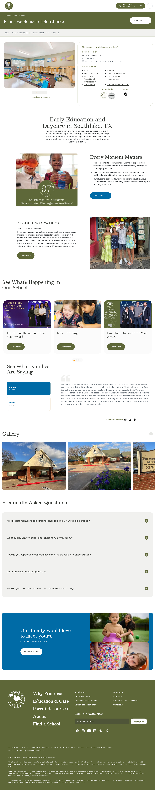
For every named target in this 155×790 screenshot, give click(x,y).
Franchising (80, 692)
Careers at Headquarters (86, 705)
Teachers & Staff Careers (86, 700)
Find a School (46, 723)
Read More (26, 255)
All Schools (7, 16)
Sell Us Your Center (83, 696)
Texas (15, 16)
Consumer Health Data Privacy (99, 747)
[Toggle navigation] (150, 5)
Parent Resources (50, 708)
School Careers (53, 33)
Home (6, 33)
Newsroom (118, 692)
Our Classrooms (18, 33)
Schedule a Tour (140, 20)
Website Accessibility (40, 747)
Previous (2, 65)
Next (77, 65)
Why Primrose (47, 693)
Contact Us (118, 705)
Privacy (25, 747)
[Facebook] (125, 94)
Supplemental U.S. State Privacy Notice (68, 747)
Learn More (16, 347)
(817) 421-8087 (88, 58)
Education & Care (51, 701)
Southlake (22, 16)
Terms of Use (13, 747)
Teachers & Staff (37, 33)
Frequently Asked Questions (125, 700)
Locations (117, 696)
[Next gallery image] (151, 434)
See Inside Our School (39, 97)
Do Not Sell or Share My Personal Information (26, 751)
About (39, 716)
